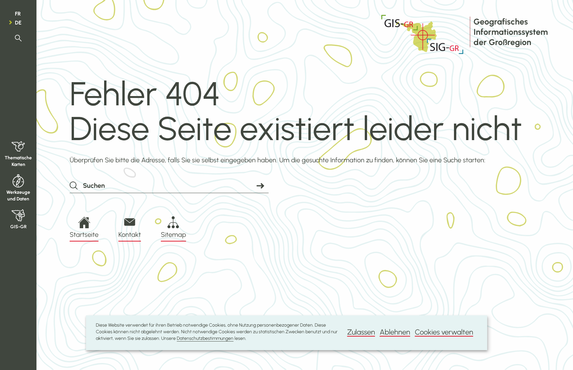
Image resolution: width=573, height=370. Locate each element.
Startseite (84, 234)
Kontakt (129, 234)
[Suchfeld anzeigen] (18, 38)
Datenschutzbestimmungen (205, 338)
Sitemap (173, 234)
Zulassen (361, 332)
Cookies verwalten (444, 332)
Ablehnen (395, 332)
